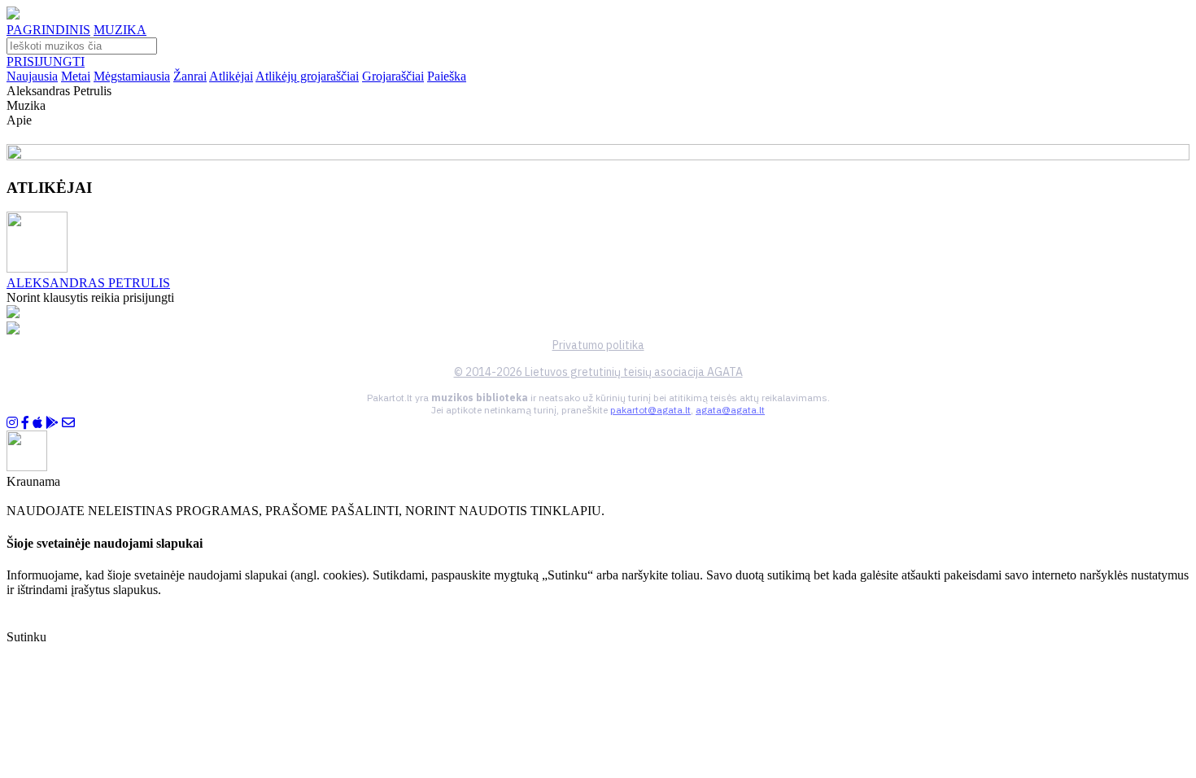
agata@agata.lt (730, 410)
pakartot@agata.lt (650, 410)
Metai (75, 76)
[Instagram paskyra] (12, 423)
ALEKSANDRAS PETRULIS (88, 283)
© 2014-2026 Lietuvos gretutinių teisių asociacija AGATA (598, 372)
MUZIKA (120, 30)
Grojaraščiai (393, 76)
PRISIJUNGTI (46, 61)
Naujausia (32, 76)
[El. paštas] (68, 423)
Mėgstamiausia (132, 76)
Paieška (446, 76)
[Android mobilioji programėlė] (52, 423)
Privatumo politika (598, 345)
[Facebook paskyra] (25, 423)
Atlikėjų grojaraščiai (307, 76)
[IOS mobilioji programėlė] (37, 423)
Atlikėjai (231, 76)
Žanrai (190, 76)
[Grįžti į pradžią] (13, 15)
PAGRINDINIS (48, 30)
